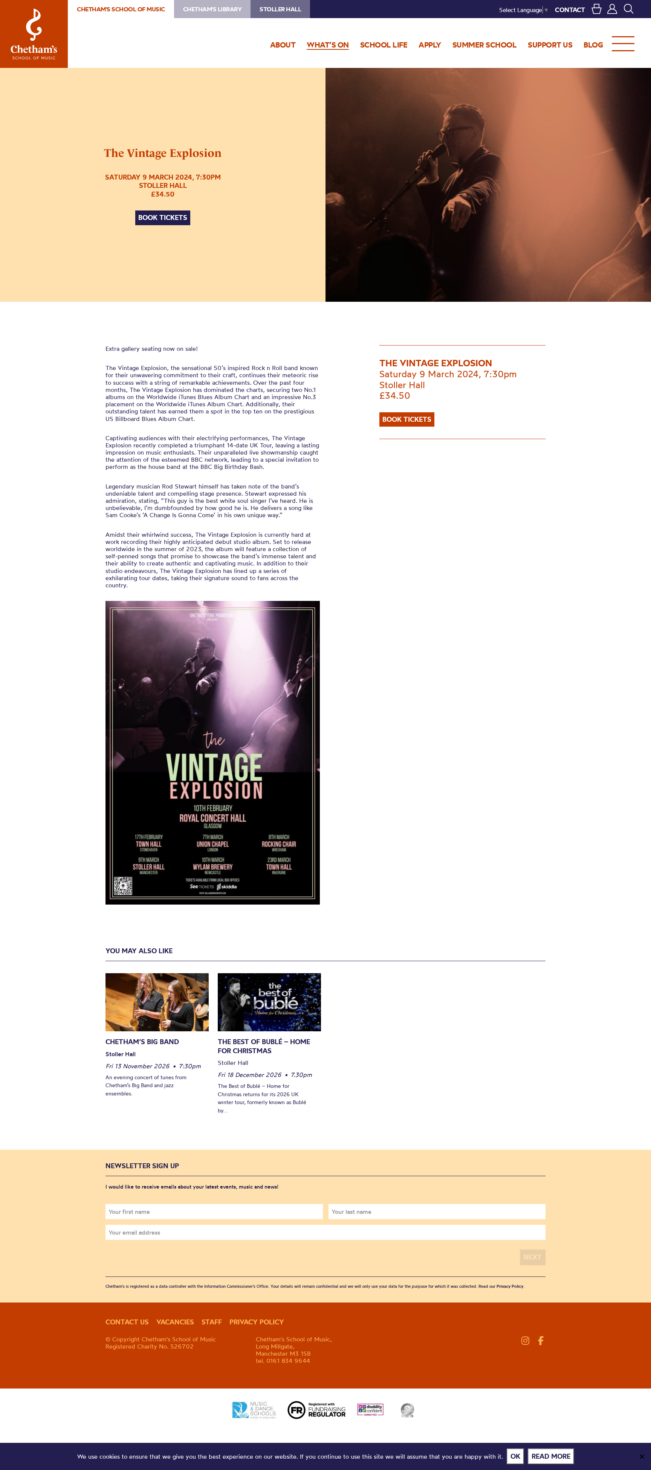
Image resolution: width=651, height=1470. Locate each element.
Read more (551, 1456)
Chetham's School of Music (34, 34)
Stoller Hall (280, 9)
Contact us (127, 1322)
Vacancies (175, 1322)
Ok (515, 1456)
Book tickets (162, 217)
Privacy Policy (510, 1286)
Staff (212, 1322)
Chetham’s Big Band (142, 1041)
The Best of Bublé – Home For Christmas (264, 1046)
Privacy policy (256, 1322)
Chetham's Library (212, 9)
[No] (641, 1456)
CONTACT (570, 10)
